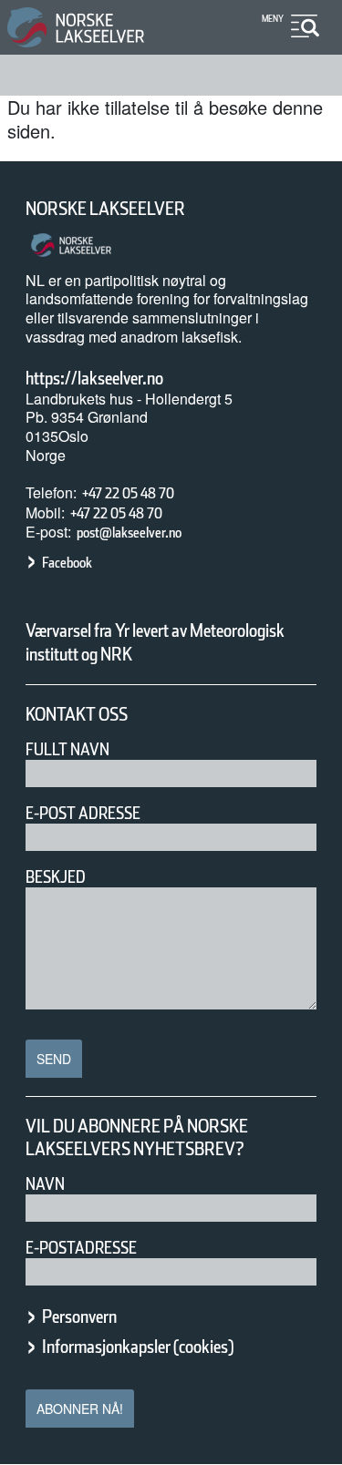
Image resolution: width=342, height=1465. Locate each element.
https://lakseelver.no (94, 378)
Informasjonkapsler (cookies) (137, 1346)
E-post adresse (83, 813)
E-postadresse (81, 1247)
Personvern (79, 1316)
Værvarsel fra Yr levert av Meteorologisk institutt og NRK (155, 642)
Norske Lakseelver (105, 209)
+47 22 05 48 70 (128, 493)
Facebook (67, 562)
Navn (45, 1184)
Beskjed (56, 876)
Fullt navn (67, 749)
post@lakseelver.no (129, 532)
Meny (273, 18)
